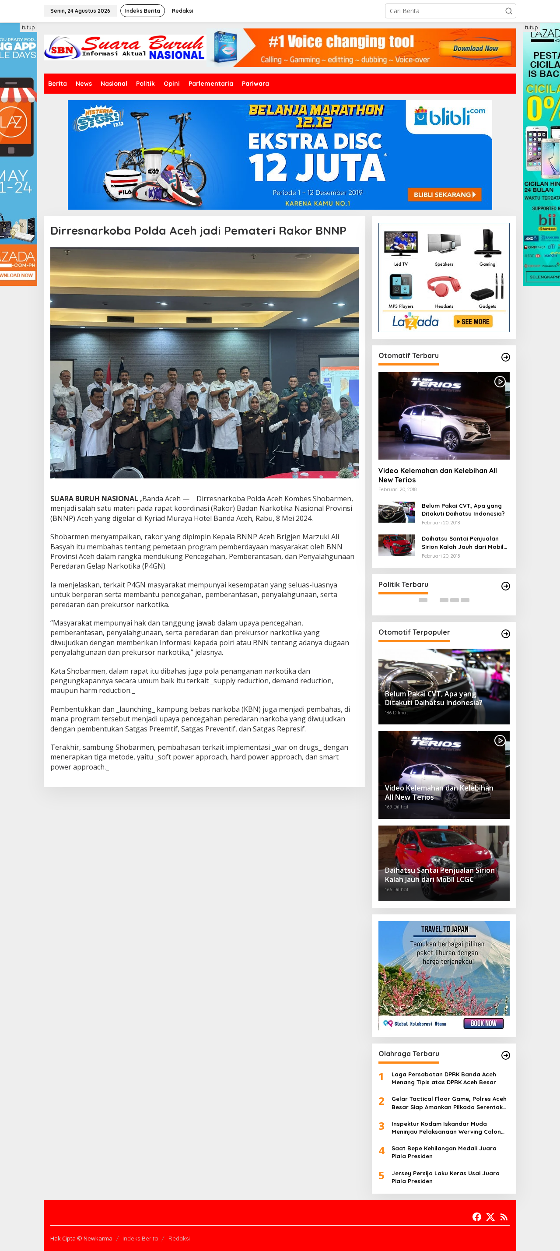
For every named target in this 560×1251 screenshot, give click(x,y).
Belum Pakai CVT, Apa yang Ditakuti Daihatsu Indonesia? (463, 509)
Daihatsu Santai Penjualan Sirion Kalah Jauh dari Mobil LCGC (463, 542)
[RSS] (504, 1217)
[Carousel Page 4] (454, 600)
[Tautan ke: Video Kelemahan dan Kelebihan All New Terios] (444, 416)
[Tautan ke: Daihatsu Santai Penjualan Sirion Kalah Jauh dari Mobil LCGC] (396, 544)
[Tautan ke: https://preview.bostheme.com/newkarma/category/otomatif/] (505, 357)
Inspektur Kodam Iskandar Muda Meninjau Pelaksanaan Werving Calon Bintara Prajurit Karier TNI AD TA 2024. (446, 1127)
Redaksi (179, 1238)
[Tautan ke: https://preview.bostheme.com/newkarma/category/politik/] (505, 586)
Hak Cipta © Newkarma (81, 1238)
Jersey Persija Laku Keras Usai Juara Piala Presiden (446, 1177)
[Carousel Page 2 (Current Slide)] (433, 600)
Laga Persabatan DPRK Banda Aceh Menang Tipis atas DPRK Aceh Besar (444, 1078)
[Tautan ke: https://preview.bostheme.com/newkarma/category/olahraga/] (505, 1055)
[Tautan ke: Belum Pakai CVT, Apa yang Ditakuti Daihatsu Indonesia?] (396, 511)
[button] (508, 11)
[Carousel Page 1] (423, 600)
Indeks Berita (140, 1238)
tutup (28, 27)
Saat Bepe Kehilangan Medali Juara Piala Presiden (444, 1152)
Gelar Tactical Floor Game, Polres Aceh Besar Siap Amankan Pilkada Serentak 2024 (449, 1102)
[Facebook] (477, 1217)
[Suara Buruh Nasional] (125, 47)
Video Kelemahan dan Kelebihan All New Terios (437, 475)
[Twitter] (490, 1217)
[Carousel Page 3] (444, 600)
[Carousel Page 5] (465, 600)
